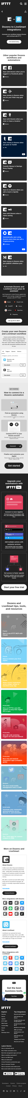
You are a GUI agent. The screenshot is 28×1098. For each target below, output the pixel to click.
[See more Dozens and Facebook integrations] (19, 908)
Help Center (4, 1023)
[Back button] (2, 11)
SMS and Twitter (18, 1029)
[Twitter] (17, 1091)
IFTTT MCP (4, 1021)
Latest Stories (6, 1046)
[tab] (3, 352)
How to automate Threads (8, 1064)
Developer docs (5, 1032)
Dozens (6, 26)
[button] (25, 4)
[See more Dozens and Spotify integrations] (7, 908)
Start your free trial (14, 587)
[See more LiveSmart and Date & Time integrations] (19, 963)
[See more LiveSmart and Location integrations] (19, 957)
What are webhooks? (6, 1059)
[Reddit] (24, 1091)
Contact (8, 1086)
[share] (26, 11)
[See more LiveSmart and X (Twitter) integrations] (7, 968)
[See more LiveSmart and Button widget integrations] (7, 957)
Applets (3, 1018)
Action (10, 361)
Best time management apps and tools (11, 1052)
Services (3, 1014)
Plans (2, 1030)
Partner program (21, 1083)
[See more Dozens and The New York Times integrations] (19, 913)
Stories (3, 1016)
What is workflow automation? (9, 1055)
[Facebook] (4, 1091)
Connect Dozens (9, 893)
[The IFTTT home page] (5, 3)
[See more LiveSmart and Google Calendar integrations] (7, 963)
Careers (12, 1083)
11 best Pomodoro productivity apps (10, 1062)
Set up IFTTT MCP (14, 320)
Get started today (14, 41)
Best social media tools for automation (11, 1068)
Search (3, 1027)
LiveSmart (20, 26)
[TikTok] (21, 1091)
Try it (22, 365)
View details (7, 365)
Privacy (14, 1086)
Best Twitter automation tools (9, 1050)
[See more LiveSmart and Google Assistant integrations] (19, 968)
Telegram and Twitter (19, 1039)
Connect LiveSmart (10, 946)
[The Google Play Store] (20, 1074)
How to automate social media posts (10, 1066)
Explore (4, 1012)
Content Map (4, 1025)
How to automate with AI (7, 1048)
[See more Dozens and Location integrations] (19, 902)
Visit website (5, 888)
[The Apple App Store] (8, 1073)
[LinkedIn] (7, 1091)
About (20, 1086)
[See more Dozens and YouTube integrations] (7, 913)
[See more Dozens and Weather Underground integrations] (7, 902)
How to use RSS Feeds (7, 1057)
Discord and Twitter (19, 1041)
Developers (5, 1083)
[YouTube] (14, 1091)
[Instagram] (10, 1091)
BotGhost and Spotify (19, 1027)
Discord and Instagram (20, 1014)
